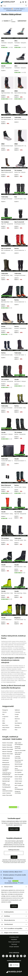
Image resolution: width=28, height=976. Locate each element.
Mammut (17, 718)
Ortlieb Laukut (18, 781)
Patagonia (5, 710)
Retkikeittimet (6, 764)
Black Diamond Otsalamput (19, 761)
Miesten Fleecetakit (7, 753)
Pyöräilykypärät (6, 787)
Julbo (16, 721)
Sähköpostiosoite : (14, 849)
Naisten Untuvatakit (7, 742)
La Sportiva (5, 716)
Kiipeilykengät (6, 781)
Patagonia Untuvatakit (18, 792)
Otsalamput (5, 760)
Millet (3, 723)
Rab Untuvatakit (19, 774)
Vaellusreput (5, 766)
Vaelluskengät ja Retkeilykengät (6, 773)
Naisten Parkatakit (7, 745)
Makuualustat (6, 758)
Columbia (17, 712)
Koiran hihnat (18, 779)
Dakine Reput (18, 766)
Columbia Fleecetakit (18, 757)
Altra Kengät (18, 783)
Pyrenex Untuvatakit (20, 750)
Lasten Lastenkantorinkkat (7, 790)
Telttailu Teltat (6, 756)
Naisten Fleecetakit (7, 747)
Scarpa (17, 714)
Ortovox (4, 712)
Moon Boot (5, 725)
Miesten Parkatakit (7, 751)
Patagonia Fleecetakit (18, 747)
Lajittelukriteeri (22, 20)
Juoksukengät (6, 779)
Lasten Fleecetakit (7, 795)
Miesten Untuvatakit (7, 749)
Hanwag (17, 725)
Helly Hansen (5, 727)
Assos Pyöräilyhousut (19, 769)
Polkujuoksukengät (7, 776)
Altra (3, 721)
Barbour (4, 729)
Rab (3, 714)
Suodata (7, 20)
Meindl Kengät (18, 764)
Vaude (16, 716)
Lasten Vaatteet (6, 793)
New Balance (18, 723)
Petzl (16, 729)
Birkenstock (18, 727)
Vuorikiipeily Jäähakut (5, 770)
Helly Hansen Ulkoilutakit (18, 753)
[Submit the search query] (26, 6)
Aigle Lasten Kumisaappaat (19, 743)
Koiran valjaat (18, 776)
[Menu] (1, 5)
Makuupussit (5, 762)
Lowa (3, 718)
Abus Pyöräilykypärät (19, 788)
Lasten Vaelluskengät (6, 784)
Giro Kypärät (18, 772)
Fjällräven (17, 710)
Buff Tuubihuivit (19, 785)
